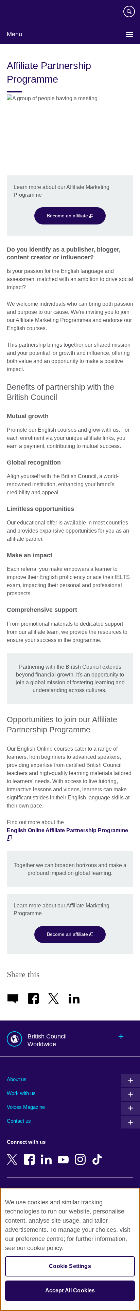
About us (17, 1079)
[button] (70, 1038)
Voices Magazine (26, 1107)
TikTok (98, 1154)
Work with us (21, 1093)
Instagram (81, 1154)
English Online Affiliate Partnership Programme (67, 830)
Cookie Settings (70, 1266)
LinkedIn (47, 1154)
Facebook (30, 1154)
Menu (14, 34)
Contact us (19, 1121)
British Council (24, 12)
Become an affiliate (68, 215)
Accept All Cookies (70, 1290)
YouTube (64, 1154)
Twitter (13, 1154)
